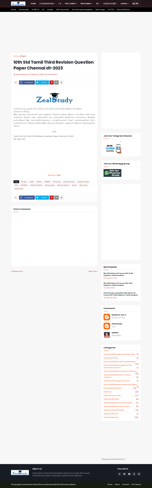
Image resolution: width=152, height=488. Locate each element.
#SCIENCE (24, 185)
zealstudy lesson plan (121, 395)
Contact (125, 484)
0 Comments (52, 74)
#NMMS (47, 182)
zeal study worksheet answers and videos (121, 384)
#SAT (16, 185)
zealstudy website (121, 414)
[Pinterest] (52, 82)
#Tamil (74, 185)
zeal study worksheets (120, 388)
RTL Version (136, 484)
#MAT (32, 182)
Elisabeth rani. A (119, 315)
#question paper (83, 182)
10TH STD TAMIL (54, 175)
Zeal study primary (121, 358)
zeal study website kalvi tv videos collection (121, 376)
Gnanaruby (117, 324)
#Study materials (63, 185)
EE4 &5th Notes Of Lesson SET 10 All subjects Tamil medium (118, 274)
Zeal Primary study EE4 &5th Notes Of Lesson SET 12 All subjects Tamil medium (121, 294)
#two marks (84, 185)
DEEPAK (115, 333)
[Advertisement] (76, 32)
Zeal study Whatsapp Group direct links (121, 354)
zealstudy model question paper (121, 406)
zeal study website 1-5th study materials (121, 361)
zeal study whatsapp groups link (121, 381)
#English (23, 56)
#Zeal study (19, 189)
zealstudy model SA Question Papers (121, 403)
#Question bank (69, 182)
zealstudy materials (121, 399)
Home (16, 56)
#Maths (39, 182)
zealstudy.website (121, 417)
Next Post (92, 271)
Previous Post (17, 271)
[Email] (56, 82)
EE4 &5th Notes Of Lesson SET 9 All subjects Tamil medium (118, 284)
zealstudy (121, 392)
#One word (57, 182)
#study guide (49, 185)
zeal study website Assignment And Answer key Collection (121, 366)
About (117, 484)
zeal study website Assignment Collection (121, 371)
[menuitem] (33, 3)
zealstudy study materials (121, 410)
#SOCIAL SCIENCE (36, 185)
